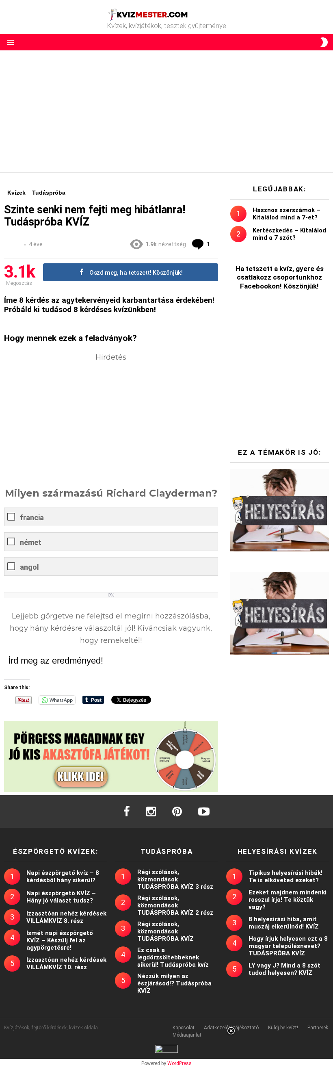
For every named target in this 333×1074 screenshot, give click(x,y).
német (30, 542)
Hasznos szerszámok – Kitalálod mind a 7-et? (286, 213)
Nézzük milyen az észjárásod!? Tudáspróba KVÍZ (174, 983)
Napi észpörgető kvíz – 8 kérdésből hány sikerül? (62, 876)
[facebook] (126, 811)
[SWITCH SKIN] (324, 42)
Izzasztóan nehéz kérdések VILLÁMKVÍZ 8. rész (66, 917)
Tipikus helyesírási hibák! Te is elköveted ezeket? (285, 876)
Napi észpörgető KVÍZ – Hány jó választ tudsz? (61, 897)
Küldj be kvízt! (283, 1028)
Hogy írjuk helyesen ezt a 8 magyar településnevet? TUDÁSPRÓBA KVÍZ (288, 946)
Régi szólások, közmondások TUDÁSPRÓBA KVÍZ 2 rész (175, 905)
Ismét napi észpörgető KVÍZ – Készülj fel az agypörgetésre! (59, 940)
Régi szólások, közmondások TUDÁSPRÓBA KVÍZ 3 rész (175, 879)
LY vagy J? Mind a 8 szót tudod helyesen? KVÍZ (284, 969)
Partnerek (317, 1028)
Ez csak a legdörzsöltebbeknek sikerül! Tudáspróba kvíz (173, 957)
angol (29, 567)
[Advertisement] (166, 111)
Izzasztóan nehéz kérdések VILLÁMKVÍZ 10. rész (66, 963)
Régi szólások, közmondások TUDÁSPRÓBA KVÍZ (165, 931)
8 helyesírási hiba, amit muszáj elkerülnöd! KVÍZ (284, 923)
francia (32, 517)
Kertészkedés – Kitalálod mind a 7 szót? (289, 234)
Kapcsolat (184, 1028)
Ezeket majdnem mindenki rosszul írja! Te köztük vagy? (288, 900)
